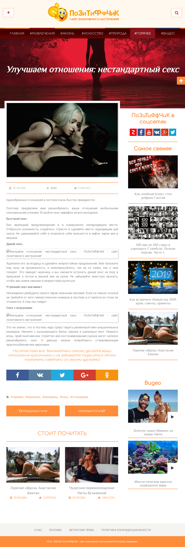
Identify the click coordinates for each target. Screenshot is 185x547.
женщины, (51, 397)
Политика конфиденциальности (126, 530)
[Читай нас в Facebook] (141, 132)
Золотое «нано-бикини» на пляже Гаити (153, 432)
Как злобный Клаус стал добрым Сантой (153, 196)
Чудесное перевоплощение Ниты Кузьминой (91, 490)
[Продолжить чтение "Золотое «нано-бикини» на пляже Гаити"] (153, 406)
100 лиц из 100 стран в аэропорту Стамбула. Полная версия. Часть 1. (153, 248)
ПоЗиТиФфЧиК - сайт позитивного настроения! (88, 541)
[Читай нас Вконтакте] (156, 132)
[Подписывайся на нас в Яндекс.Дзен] (133, 132)
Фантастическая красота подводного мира (153, 483)
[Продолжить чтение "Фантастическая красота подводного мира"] (153, 457)
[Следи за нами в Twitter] (172, 132)
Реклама (55, 530)
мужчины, (34, 397)
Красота (108, 497)
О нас (38, 530)
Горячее (84, 188)
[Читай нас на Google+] (164, 132)
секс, (65, 397)
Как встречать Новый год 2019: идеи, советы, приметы (153, 301)
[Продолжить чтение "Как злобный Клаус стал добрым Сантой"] (153, 171)
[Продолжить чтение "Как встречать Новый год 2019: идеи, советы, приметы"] (153, 277)
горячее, (18, 397)
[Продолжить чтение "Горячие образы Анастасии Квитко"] (153, 328)
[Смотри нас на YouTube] (149, 132)
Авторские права (81, 530)
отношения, (80, 397)
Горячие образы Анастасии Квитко (33, 490)
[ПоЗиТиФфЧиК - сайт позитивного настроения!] (85, 14)
